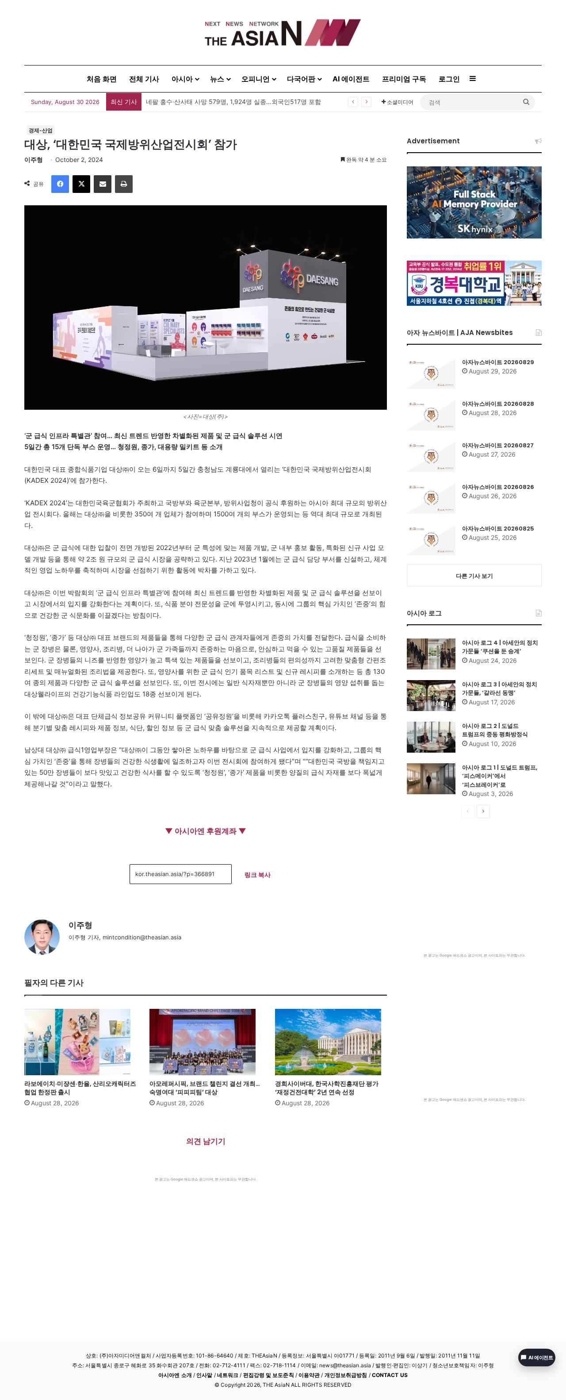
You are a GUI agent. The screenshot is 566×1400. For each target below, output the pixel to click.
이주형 (33, 159)
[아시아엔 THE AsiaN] (283, 32)
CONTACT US (390, 1375)
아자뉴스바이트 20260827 (498, 445)
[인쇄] (124, 184)
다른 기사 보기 (474, 575)
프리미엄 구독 (404, 78)
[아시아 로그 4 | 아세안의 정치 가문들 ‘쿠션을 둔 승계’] (431, 653)
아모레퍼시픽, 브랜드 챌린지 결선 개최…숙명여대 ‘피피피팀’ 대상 (204, 1087)
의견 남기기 (206, 1141)
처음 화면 (102, 78)
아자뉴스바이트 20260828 (498, 404)
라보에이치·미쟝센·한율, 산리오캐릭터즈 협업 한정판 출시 (80, 1087)
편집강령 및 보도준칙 (268, 1375)
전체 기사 (144, 78)
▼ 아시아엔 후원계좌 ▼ (205, 831)
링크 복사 (258, 874)
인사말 (204, 1375)
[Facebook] (60, 184)
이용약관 (309, 1375)
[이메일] (102, 184)
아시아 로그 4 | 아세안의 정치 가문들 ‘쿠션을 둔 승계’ (500, 647)
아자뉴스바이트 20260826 (498, 487)
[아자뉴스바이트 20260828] (431, 415)
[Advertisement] (205, 1248)
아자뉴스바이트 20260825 (498, 528)
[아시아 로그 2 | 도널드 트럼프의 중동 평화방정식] (431, 737)
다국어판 (301, 78)
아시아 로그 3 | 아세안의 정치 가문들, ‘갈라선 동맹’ (499, 688)
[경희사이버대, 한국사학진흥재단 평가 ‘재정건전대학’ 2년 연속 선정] (331, 1042)
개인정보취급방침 (346, 1375)
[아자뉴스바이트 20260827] (431, 456)
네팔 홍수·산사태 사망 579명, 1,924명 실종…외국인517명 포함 (233, 101)
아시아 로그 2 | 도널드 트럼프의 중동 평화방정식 (495, 730)
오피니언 (255, 78)
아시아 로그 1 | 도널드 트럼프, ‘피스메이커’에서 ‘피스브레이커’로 (499, 776)
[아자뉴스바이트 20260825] (431, 539)
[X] (81, 184)
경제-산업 (41, 130)
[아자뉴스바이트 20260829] (431, 373)
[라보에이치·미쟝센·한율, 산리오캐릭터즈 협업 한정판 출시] (80, 1042)
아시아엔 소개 (175, 1375)
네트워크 (227, 1375)
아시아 (182, 78)
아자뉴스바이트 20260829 (498, 362)
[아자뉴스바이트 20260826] (431, 498)
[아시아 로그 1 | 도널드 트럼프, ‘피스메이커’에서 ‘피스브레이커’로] (431, 778)
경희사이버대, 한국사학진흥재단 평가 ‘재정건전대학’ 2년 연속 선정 (327, 1087)
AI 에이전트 (351, 78)
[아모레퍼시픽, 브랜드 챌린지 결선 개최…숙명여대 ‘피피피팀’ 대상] (205, 1042)
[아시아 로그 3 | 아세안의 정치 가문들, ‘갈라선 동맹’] (431, 695)
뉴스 (217, 78)
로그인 (449, 78)
